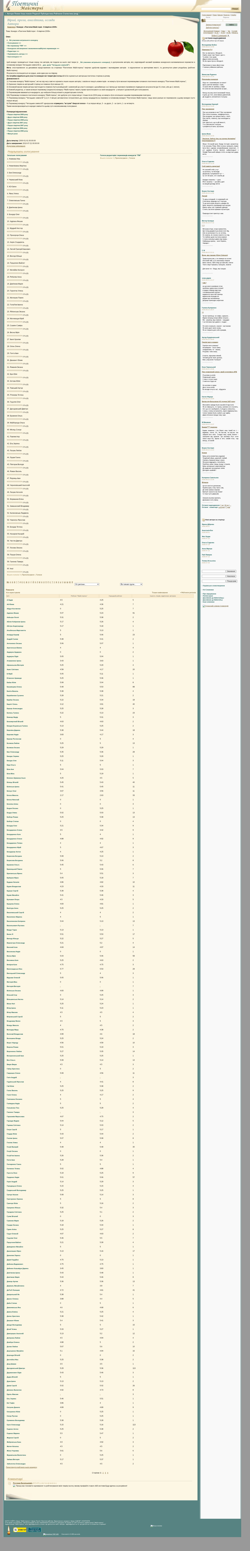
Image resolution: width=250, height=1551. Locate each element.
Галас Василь (12, 1090)
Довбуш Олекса (13, 1342)
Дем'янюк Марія (13, 1277)
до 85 (229, 33)
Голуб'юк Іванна (13, 1155)
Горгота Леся (12, 1173)
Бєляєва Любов (13, 743)
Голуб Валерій (12, 1147)
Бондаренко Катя (14, 834)
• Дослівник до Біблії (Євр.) (213, 598)
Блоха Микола (12, 795)
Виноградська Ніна (14, 969)
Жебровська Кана (14, 1442)
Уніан (223, 31)
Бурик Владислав (14, 886)
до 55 (223, 33)
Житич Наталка (13, 1446)
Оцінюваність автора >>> (18, 54)
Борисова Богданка (15, 860)
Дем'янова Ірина (13, 1273)
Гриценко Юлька (13, 1208)
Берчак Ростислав (14, 739)
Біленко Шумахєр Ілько (16, 778)
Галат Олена (12, 1095)
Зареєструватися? (213, 25)
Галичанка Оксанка (14, 1099)
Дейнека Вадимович (15, 1264)
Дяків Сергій (12, 1385)
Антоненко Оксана (14, 643)
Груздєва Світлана (14, 1212)
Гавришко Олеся (13, 1073)
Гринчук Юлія (12, 1203)
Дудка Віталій (12, 1377)
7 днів (228, 507)
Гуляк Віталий (12, 1216)
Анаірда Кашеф (13, 635)
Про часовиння (208, 109)
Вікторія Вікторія (13, 986)
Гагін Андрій (12, 1077)
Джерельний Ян (13, 1294)
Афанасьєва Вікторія (15, 665)
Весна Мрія (11, 956)
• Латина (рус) (207, 596)
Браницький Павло (14, 869)
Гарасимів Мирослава (15, 1116)
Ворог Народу (12, 1043)
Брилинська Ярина (14, 873)
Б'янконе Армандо (14, 678)
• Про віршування (209, 594)
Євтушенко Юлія (13, 1412)
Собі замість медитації (211, 166)
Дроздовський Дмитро (16, 1368)
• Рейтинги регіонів (188, 593)
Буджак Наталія (13, 882)
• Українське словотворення (213, 586)
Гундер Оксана (13, 1225)
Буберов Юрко (13, 878)
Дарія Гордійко (13, 1260)
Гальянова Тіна (13, 1108)
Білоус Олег (11, 791)
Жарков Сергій (13, 1438)
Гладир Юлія (12, 1134)
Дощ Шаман (11, 1364)
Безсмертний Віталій (15, 721)
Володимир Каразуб (210, 104)
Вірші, (12, 20)
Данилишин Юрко (14, 1251)
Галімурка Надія (13, 1103)
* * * (203, 225)
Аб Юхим (10, 604)
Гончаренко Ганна (14, 1164)
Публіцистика (47, 14)
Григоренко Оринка (15, 1199)
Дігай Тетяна (12, 1329)
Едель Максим (12, 1394)
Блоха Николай (13, 800)
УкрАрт (233, 15)
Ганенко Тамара (13, 1112)
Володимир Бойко (209, 45)
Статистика (68, 14)
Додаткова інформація (16, 146)
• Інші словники (208, 602)
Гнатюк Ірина (12, 1138)
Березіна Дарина (13, 730)
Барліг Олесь (12, 704)
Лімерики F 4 (207, 49)
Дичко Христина (13, 1316)
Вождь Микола (13, 1025)
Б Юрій (9, 674)
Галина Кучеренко (209, 308)
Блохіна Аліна (12, 804)
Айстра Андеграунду (15, 626)
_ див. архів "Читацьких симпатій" (55, 65)
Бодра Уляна (12, 813)
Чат (229, 31)
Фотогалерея (208, 31)
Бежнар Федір (12, 717)
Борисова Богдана (14, 856)
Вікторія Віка (12, 982)
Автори (10, 14)
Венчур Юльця (13, 938)
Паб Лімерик (207, 555)
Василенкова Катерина (16, 921)
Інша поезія (26, 14)
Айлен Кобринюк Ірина (16, 622)
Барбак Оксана (13, 700)
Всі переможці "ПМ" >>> (17, 46)
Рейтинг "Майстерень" (79, 596)
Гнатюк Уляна (12, 1142)
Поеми (17, 14)
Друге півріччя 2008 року (17, 117)
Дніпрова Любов (13, 1338)
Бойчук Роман (12, 817)
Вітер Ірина (11, 1008)
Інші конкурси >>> (15, 57)
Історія (234, 31)
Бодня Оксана (12, 808)
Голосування (206, 15)
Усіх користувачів (13, 593)
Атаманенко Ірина (14, 661)
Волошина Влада (14, 1038)
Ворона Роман (12, 1047)
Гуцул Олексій (12, 1234)
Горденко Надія (13, 1177)
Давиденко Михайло (15, 1247)
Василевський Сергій (15, 912)
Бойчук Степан (13, 821)
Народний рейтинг (115, 596)
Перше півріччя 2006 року (18, 131)
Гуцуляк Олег (12, 1238)
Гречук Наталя (12, 1195)
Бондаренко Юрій (14, 847)
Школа (220, 15)
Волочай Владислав (15, 1034)
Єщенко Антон (12, 1429)
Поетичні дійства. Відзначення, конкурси (55, 1521)
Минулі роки (13, 134)
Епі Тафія (10, 1403)
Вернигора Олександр (16, 943)
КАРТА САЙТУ (10, 1521)
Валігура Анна (12, 908)
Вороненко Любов (14, 1051)
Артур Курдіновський (210, 337)
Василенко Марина (14, 917)
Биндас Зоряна (13, 756)
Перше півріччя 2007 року (18, 125)
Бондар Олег (12, 826)
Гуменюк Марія (13, 1221)
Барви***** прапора (209, 427)
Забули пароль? (212, 28)
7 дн (221, 505)
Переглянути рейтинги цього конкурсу (21, 1467)
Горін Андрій (12, 1181)
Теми (215, 15)
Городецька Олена (14, 1186)
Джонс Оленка (12, 1299)
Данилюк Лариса (13, 1255)
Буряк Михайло (13, 895)
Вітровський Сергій (15, 1017)
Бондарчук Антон (14, 852)
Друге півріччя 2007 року (17, 123)
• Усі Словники (208, 590)
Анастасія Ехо (207, 530)
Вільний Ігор (12, 995)
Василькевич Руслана (15, 925)
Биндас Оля (11, 760)
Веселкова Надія (13, 951)
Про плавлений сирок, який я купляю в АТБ (219, 372)
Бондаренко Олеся (14, 839)
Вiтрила (205, 482)
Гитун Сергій (12, 1129)
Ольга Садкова (208, 161)
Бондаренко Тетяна (14, 843)
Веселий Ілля (12, 947)
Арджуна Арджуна (14, 652)
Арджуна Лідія (12, 656)
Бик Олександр (13, 752)
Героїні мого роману (210, 342)
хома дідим (206, 278)
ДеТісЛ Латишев (13, 1290)
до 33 (216, 33)
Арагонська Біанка (14, 648)
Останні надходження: (211, 505)
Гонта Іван (11, 1160)
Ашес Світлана (13, 669)
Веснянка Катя (12, 960)
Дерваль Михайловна (15, 1286)
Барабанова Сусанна (15, 695)
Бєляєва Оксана (13, 747)
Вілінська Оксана (14, 991)
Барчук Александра (14, 708)
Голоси (39, 575)
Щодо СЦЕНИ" (76, 1521)
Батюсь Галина (13, 713)
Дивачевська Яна (14, 1307)
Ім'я (8, 596)
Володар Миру (13, 1030)
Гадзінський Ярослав (15, 1082)
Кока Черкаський (209, 367)
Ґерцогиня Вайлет (14, 1242)
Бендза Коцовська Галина (17, 726)
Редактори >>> (13, 51)
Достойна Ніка (12, 1359)
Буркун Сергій (12, 891)
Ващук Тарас (12, 930)
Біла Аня (10, 769)
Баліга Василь (12, 691)
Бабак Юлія (11, 682)
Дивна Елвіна (12, 1312)
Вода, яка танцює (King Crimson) (215, 255)
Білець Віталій (12, 782)
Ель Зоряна (11, 1399)
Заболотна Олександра (16, 1464)
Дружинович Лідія (14, 1372)
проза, (22, 20)
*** (203, 312)
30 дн (227, 505)
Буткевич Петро (13, 899)
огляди (50, 20)
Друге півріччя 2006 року (17, 128)
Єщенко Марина (13, 1433)
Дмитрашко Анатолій (15, 1333)
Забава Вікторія (13, 1459)
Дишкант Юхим (13, 1320)
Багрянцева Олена (14, 687)
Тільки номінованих (160, 593)
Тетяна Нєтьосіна (209, 561)
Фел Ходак (206, 536)
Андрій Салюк (12, 639)
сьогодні (221, 507)
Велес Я (10, 934)
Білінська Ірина (13, 787)
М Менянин (206, 422)
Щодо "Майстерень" (23, 1521)
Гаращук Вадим (13, 1121)
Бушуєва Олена (13, 904)
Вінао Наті (11, 1004)
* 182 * (204, 283)
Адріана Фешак (13, 613)
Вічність (235, 33)
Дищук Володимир (14, 1325)
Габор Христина (13, 1069)
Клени (204, 453)
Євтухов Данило (13, 1407)
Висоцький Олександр (16, 973)
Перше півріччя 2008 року (18, 120)
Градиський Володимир (16, 1190)
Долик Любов (12, 1346)
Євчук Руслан (12, 1416)
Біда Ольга (11, 765)
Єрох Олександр (13, 1425)
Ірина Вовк (206, 134)
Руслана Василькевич (22, 1483)
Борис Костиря (208, 191)
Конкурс (227, 15)
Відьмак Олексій (13, 977)
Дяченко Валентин (14, 1390)
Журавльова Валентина (16, 1455)
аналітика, (36, 20)
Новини (216, 31)
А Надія (10, 600)
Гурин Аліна (11, 1229)
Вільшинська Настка (15, 999)
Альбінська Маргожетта (16, 630)
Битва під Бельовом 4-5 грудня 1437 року (218, 401)
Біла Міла (10, 773)
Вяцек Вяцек (12, 1064)
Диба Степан (12, 1303)
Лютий (204, 196)
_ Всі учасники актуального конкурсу (23, 40)
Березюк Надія (12, 734)
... (230, 505)
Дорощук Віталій (13, 1355)
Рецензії (36, 14)
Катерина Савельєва (210, 477)
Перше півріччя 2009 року (18, 114)
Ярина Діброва (208, 524)
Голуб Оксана (12, 1151)
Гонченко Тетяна (13, 1168)
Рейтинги (58, 14)
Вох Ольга (11, 1060)
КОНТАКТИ (86, 1521)
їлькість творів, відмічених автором (163, 596)
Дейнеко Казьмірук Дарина (17, 1268)
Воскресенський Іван (15, 1056)
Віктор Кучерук (208, 221)
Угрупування (208, 33)
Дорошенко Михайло (15, 1351)
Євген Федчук (207, 397)
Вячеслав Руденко (209, 74)
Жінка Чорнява (13, 1451)
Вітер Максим (12, 1012)
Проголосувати (28, 575)
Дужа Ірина (11, 1381)
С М (203, 250)
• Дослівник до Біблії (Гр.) (212, 600)
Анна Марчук (207, 549)
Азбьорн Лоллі (13, 617)
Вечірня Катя (12, 964)
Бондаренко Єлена (14, 830)
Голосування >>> (14, 43)
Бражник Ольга (13, 865)
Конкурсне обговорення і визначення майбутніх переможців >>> (33, 48)
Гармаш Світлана (13, 1125)
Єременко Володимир (16, 1420)
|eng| (76, 14)
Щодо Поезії (36, 1521)
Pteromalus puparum (210, 79)
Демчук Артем (12, 1281)
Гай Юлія (10, 1086)
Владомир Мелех (13, 1021)
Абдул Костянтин (14, 609)
